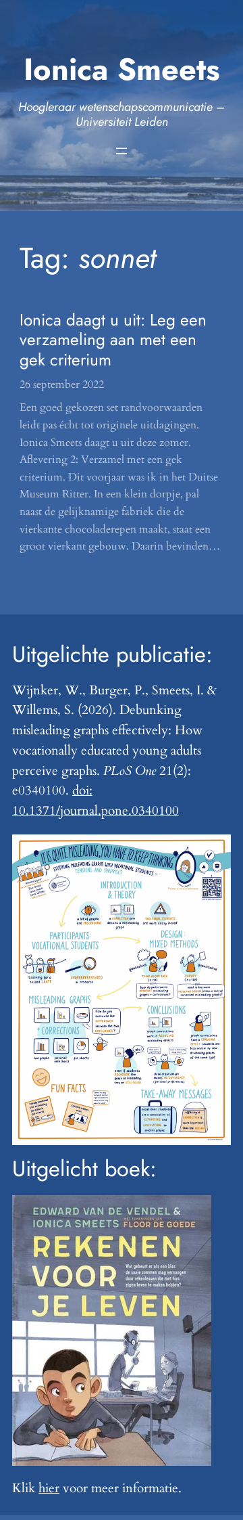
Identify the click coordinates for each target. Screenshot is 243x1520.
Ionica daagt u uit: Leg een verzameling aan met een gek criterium (113, 340)
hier (48, 1488)
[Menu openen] (121, 151)
